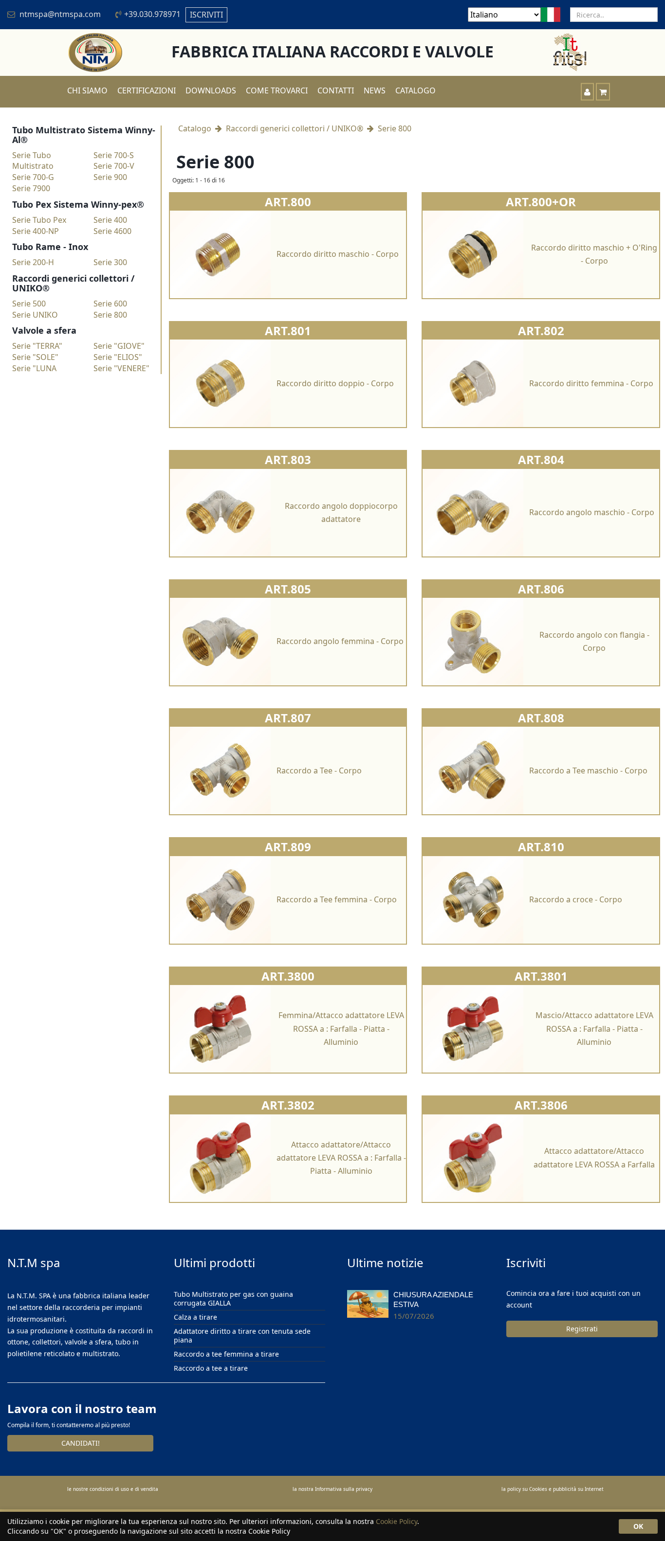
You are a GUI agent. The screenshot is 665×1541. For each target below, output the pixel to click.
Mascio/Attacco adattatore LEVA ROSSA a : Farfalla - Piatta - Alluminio (594, 1028)
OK (638, 1526)
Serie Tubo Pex (39, 220)
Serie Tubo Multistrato (33, 161)
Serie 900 (110, 177)
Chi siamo (87, 90)
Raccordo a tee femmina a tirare (226, 1354)
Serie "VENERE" (121, 368)
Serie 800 (110, 314)
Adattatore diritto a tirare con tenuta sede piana (242, 1335)
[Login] (587, 91)
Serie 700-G (33, 177)
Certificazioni (146, 90)
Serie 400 (110, 220)
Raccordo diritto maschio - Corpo (338, 254)
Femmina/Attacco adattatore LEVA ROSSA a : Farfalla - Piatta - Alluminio (341, 1028)
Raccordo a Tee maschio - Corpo (588, 770)
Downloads (210, 90)
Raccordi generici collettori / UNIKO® (294, 128)
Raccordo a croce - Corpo (575, 899)
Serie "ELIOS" (117, 357)
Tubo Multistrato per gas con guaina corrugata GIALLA (233, 1299)
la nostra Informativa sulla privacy (332, 1489)
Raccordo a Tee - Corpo (319, 770)
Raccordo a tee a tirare (211, 1368)
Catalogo (415, 90)
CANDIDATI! (80, 1443)
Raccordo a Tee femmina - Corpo (337, 899)
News (375, 90)
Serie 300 (110, 262)
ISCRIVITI (206, 14)
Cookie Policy (396, 1521)
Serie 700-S (113, 155)
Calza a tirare (195, 1317)
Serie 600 (110, 303)
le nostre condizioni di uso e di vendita (112, 1489)
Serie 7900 (31, 188)
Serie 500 (29, 303)
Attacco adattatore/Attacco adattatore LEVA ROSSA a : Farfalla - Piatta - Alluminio (341, 1157)
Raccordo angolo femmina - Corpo (340, 641)
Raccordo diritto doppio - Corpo (335, 383)
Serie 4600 (112, 231)
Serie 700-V (113, 166)
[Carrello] (603, 91)
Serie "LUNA (34, 368)
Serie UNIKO (35, 314)
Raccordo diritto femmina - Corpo (591, 383)
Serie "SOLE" (35, 357)
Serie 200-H (33, 262)
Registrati (582, 1328)
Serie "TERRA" (37, 345)
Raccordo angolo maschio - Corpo (591, 512)
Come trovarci (277, 90)
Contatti (335, 90)
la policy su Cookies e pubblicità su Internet (552, 1489)
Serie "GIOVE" (119, 345)
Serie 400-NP (35, 231)
